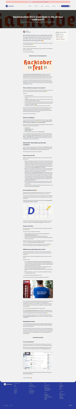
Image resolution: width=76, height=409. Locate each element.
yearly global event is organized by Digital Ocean (33, 74)
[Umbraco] (10, 6)
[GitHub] (71, 405)
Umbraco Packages (28, 130)
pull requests (62, 39)
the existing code (36, 167)
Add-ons (15, 390)
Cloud (15, 386)
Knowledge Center (47, 385)
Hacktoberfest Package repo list (30, 234)
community (61, 37)
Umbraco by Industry (32, 386)
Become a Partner (32, 391)
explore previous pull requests (41, 166)
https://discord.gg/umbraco (27, 373)
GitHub (45, 399)
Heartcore (15, 391)
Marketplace (46, 394)
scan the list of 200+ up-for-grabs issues (32, 178)
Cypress (35, 162)
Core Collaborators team (46, 348)
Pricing (42, 6)
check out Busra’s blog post (38, 222)
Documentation (46, 395)
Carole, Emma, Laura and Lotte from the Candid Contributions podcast (39, 323)
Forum (60, 387)
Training (45, 398)
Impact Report (61, 398)
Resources (47, 6)
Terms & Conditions (6, 405)
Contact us (61, 395)
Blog (45, 386)
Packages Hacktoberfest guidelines (29, 316)
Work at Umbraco (62, 394)
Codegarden (61, 386)
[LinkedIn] (69, 405)
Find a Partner (31, 390)
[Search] (59, 6)
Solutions (36, 6)
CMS (15, 385)
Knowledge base (46, 387)
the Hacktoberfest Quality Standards (32, 310)
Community (61, 35)
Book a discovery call (65, 6)
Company (53, 6)
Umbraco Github (42, 131)
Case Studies (31, 385)
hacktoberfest (58, 39)
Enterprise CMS (46, 390)
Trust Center (11, 405)
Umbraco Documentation (29, 129)
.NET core (57, 37)
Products (29, 6)
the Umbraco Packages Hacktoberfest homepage (35, 242)
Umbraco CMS (27, 127)
